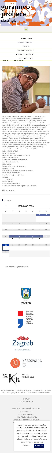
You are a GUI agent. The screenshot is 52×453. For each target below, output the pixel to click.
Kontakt (26, 399)
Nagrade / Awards (25, 50)
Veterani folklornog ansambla (26, 420)
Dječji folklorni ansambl (26, 417)
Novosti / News (26, 38)
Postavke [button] (26, 446)
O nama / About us (25, 42)
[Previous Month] (5, 206)
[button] (26, 29)
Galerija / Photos (26, 58)
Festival (26, 46)
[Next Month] (46, 206)
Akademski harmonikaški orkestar (26, 408)
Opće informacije (26, 402)
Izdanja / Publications (25, 54)
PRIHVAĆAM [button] (39, 446)
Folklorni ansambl (26, 414)
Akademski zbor (26, 411)
